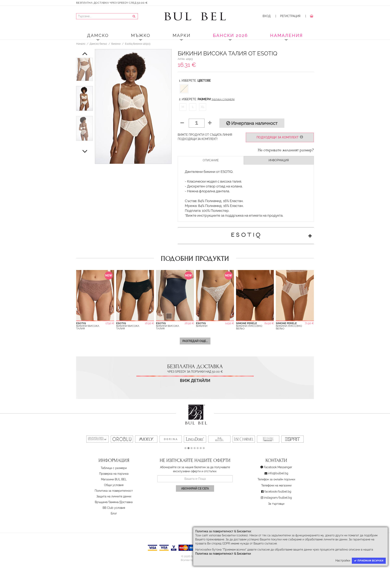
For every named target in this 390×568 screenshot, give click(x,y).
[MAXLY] (146, 439)
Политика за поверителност (114, 490)
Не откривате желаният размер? (286, 150)
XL (202, 107)
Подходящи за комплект (278, 137)
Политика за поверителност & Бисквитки (223, 553)
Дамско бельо (98, 43)
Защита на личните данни (113, 496)
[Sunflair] (97, 439)
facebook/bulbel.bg (277, 491)
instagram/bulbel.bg (278, 497)
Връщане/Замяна (106, 502)
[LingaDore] (195, 439)
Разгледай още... (195, 341)
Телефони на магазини (276, 485)
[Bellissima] (268, 439)
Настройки (342, 560)
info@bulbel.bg (278, 473)
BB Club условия (114, 507)
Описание (211, 160)
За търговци (276, 503)
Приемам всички (370, 560)
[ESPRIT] (292, 439)
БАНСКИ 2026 (230, 35)
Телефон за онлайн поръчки (276, 479)
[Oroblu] (122, 439)
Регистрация (290, 16)
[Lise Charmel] (244, 439)
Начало (80, 43)
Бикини (116, 43)
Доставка (126, 502)
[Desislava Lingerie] (219, 439)
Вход (267, 16)
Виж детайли (195, 380)
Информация (279, 160)
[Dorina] (170, 439)
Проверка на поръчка (114, 473)
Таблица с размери (223, 99)
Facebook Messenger (278, 467)
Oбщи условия (114, 485)
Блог (114, 513)
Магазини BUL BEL (114, 479)
